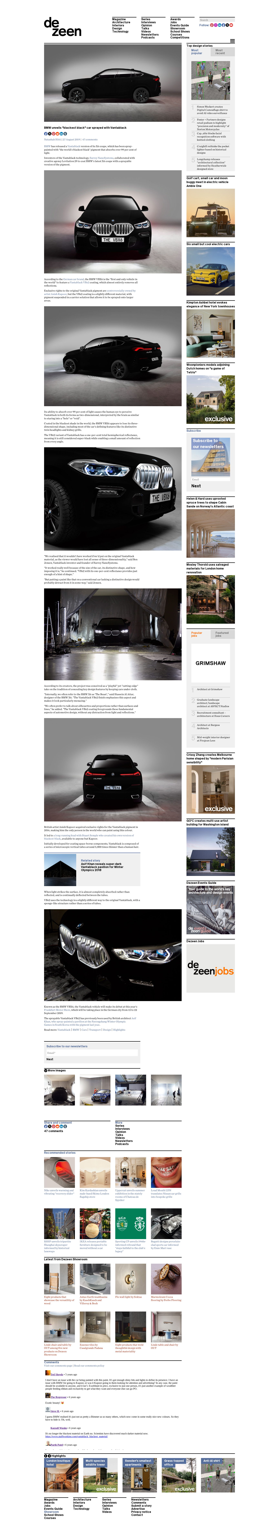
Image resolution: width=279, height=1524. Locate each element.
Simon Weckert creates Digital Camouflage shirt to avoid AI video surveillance (212, 110)
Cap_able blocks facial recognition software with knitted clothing (211, 136)
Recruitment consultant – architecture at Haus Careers (213, 714)
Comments (138, 1502)
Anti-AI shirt (211, 1460)
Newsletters (150, 34)
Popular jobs (196, 634)
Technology (120, 31)
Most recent (220, 52)
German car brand (73, 279)
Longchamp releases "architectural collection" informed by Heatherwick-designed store (212, 164)
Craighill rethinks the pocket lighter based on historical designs (213, 149)
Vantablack (73, 146)
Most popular (196, 52)
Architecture (121, 22)
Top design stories (199, 45)
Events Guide (179, 25)
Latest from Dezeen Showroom (65, 1259)
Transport (95, 1029)
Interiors (118, 25)
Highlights (119, 1029)
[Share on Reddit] (58, 134)
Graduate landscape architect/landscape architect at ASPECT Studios (213, 703)
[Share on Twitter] (50, 134)
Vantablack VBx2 (79, 282)
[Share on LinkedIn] (61, 134)
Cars (84, 1029)
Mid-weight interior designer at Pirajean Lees (213, 739)
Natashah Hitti (52, 139)
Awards (175, 19)
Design (117, 28)
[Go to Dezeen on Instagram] (216, 25)
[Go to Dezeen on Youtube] (231, 25)
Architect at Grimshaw (209, 689)
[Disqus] (113, 1409)
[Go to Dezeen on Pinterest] (212, 25)
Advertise (138, 1508)
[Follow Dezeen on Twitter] (227, 25)
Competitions (179, 37)
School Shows (180, 31)
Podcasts (148, 37)
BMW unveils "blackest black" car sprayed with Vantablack (85, 127)
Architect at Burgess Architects (208, 726)
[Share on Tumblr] (65, 134)
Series (145, 19)
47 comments (90, 139)
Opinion (146, 25)
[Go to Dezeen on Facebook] (224, 25)
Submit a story (141, 1505)
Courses (176, 34)
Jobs (173, 22)
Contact (137, 1514)
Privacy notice (141, 1511)
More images (57, 1070)
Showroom (177, 28)
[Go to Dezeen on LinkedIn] (220, 25)
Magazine (119, 19)
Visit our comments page (58, 1365)
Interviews (148, 22)
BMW (47, 146)
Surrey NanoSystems (102, 157)
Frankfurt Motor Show (57, 1009)
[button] (232, 41)
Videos (146, 31)
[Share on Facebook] (46, 134)
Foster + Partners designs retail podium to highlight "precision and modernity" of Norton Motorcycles (213, 124)
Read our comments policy (89, 1365)
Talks (145, 28)
